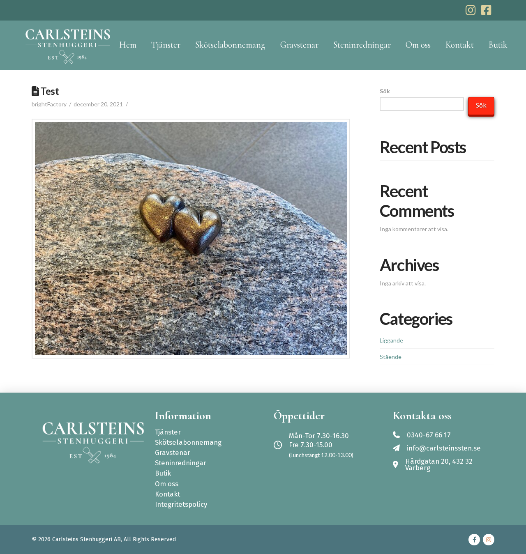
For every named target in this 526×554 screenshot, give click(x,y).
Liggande (391, 340)
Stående (390, 356)
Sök (385, 90)
